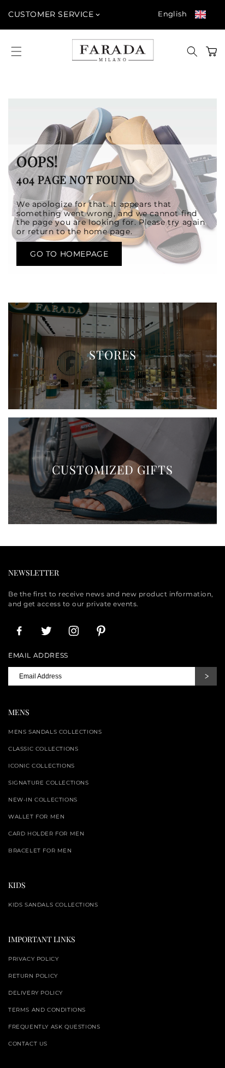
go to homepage (69, 254)
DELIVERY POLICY (35, 992)
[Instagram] (74, 631)
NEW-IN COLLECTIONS (43, 799)
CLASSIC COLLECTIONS (43, 748)
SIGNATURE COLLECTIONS (48, 782)
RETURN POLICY (33, 975)
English (172, 13)
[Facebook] (19, 631)
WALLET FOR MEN (36, 816)
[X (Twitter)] (46, 631)
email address (38, 655)
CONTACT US (28, 1043)
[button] (192, 51)
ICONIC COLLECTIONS (41, 765)
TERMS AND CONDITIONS (47, 1009)
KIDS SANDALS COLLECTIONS (53, 904)
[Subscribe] (206, 676)
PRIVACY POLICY (33, 958)
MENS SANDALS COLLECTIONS (55, 731)
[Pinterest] (101, 631)
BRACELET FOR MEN (40, 850)
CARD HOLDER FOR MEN (46, 833)
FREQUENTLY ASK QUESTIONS (54, 1026)
